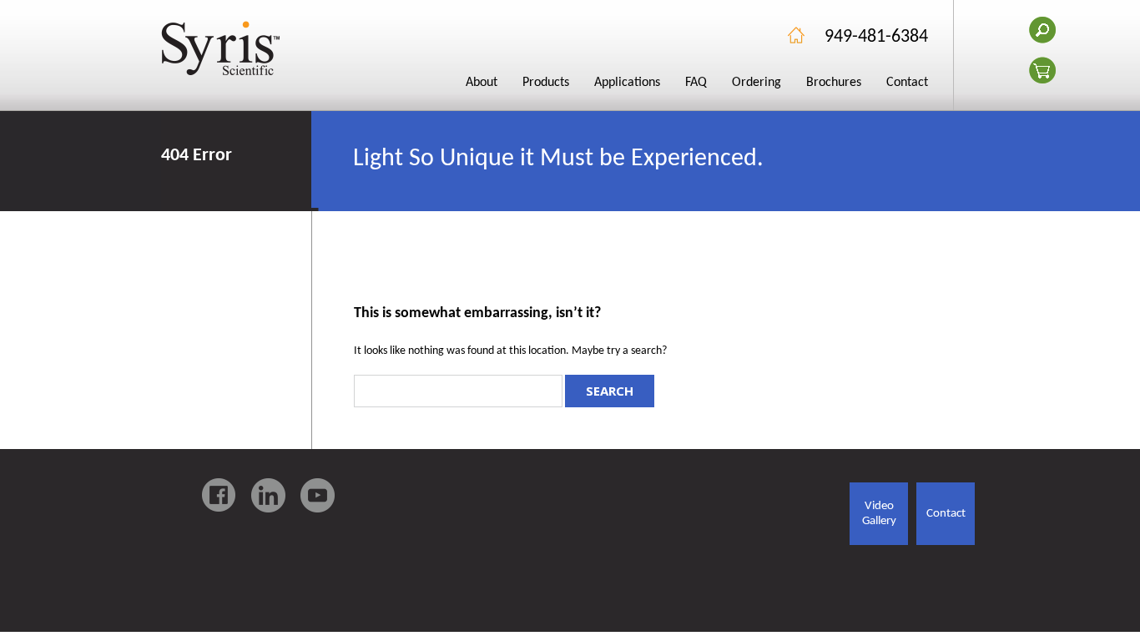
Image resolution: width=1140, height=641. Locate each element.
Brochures (833, 82)
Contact (907, 82)
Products (545, 82)
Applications (627, 82)
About (481, 82)
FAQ (696, 82)
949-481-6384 (876, 37)
